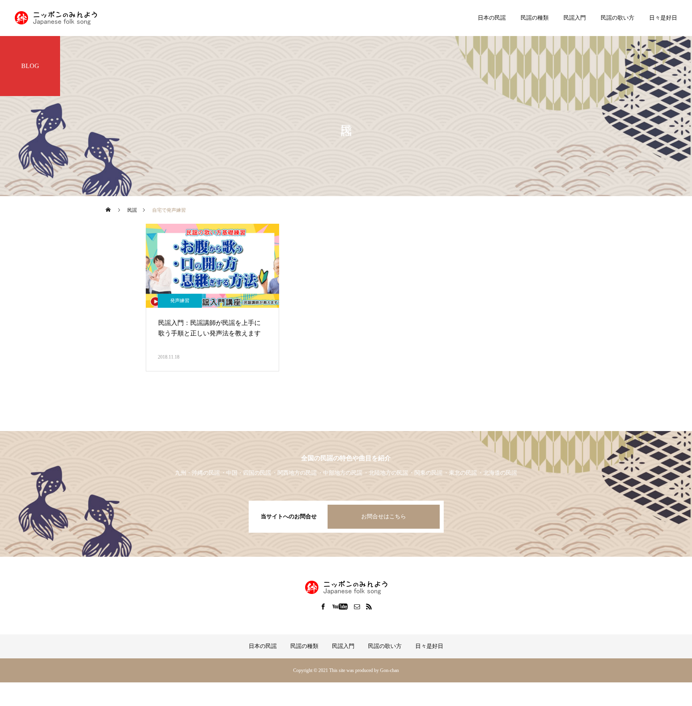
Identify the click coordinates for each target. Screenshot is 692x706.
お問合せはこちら (383, 516)
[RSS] (369, 606)
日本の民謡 (492, 18)
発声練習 (179, 300)
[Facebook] (323, 606)
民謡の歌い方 (617, 18)
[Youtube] (340, 606)
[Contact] (357, 606)
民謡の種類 (535, 18)
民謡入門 (574, 18)
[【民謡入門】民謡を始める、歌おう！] (56, 18)
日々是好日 (663, 18)
